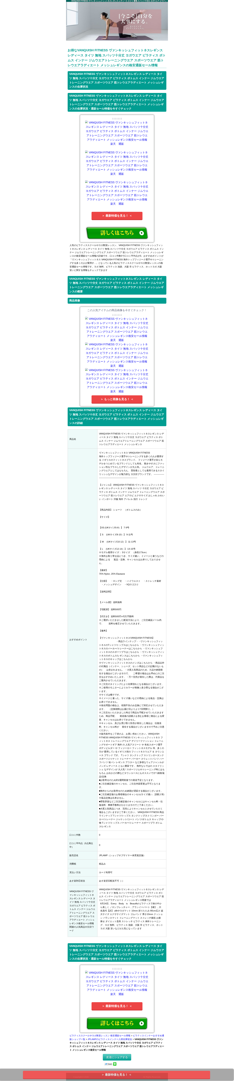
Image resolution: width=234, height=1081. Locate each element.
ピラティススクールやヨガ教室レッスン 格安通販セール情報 (100, 1035)
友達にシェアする (117, 1057)
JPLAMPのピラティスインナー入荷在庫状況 (110, 1039)
